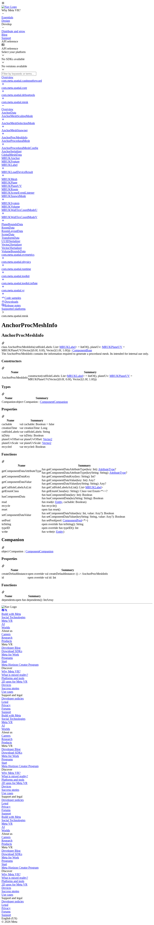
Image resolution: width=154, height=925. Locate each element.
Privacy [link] (6, 705)
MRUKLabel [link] (67, 347)
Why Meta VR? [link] (11, 671)
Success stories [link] (10, 688)
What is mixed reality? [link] (15, 674)
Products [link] (7, 641)
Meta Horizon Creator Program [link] (20, 664)
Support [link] (6, 712)
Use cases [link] (7, 691)
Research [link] (7, 637)
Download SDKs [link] (12, 651)
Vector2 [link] (47, 439)
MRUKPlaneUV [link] (112, 347)
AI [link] (3, 624)
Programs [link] (7, 658)
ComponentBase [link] (82, 350)
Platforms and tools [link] (13, 678)
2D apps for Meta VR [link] (14, 681)
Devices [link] (6, 685)
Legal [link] (5, 701)
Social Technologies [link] (13, 617)
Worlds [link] (6, 627)
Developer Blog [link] (11, 647)
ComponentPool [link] (72, 520)
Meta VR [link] (7, 620)
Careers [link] (6, 634)
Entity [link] (58, 502)
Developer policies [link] (13, 698)
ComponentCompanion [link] (54, 401)
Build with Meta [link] (11, 614)
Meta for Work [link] (10, 654)
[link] (9, 6)
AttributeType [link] (106, 469)
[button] (77, 3)
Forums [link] (6, 708)
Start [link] (4, 661)
